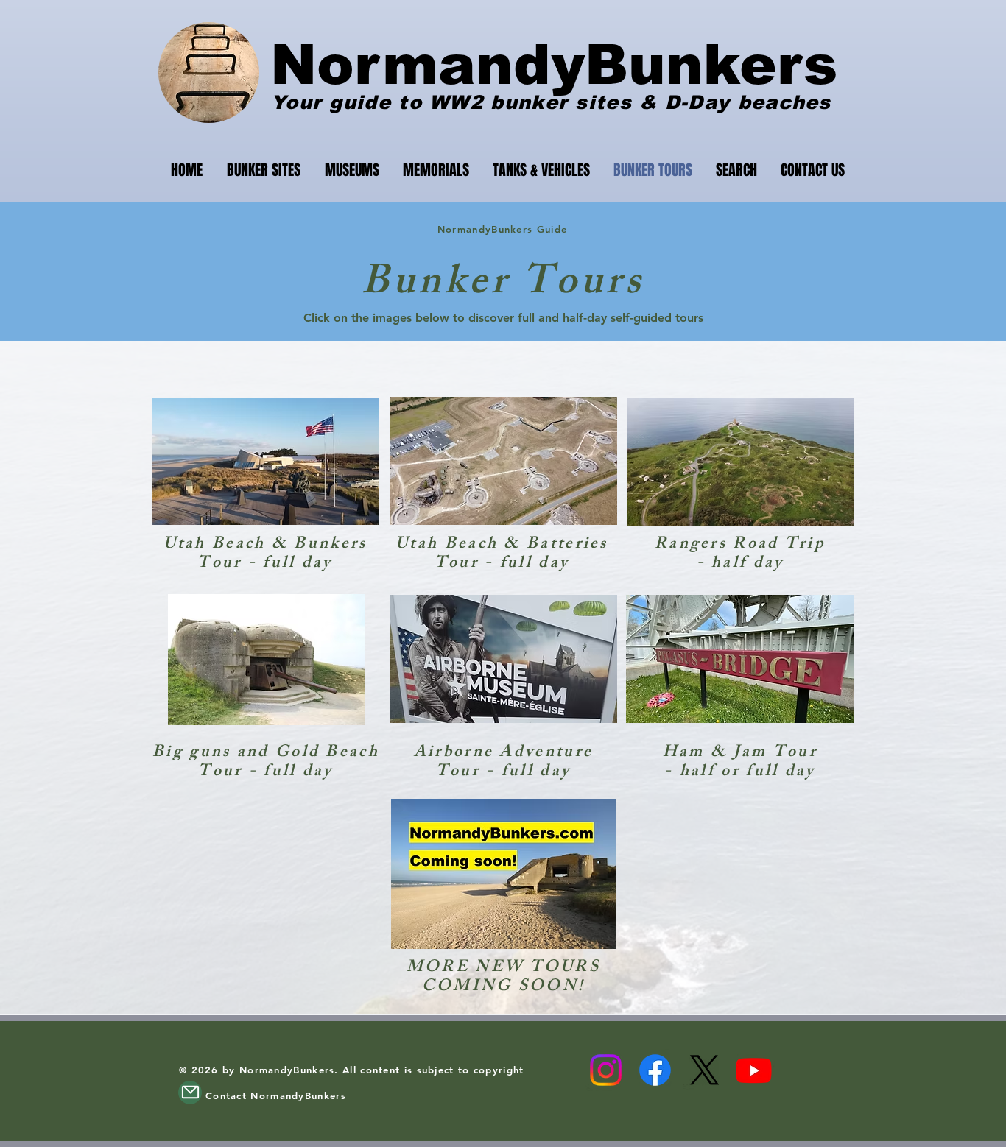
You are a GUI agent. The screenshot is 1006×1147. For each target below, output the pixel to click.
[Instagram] (606, 1070)
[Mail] (190, 1092)
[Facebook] (655, 1070)
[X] (704, 1070)
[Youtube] (754, 1070)
